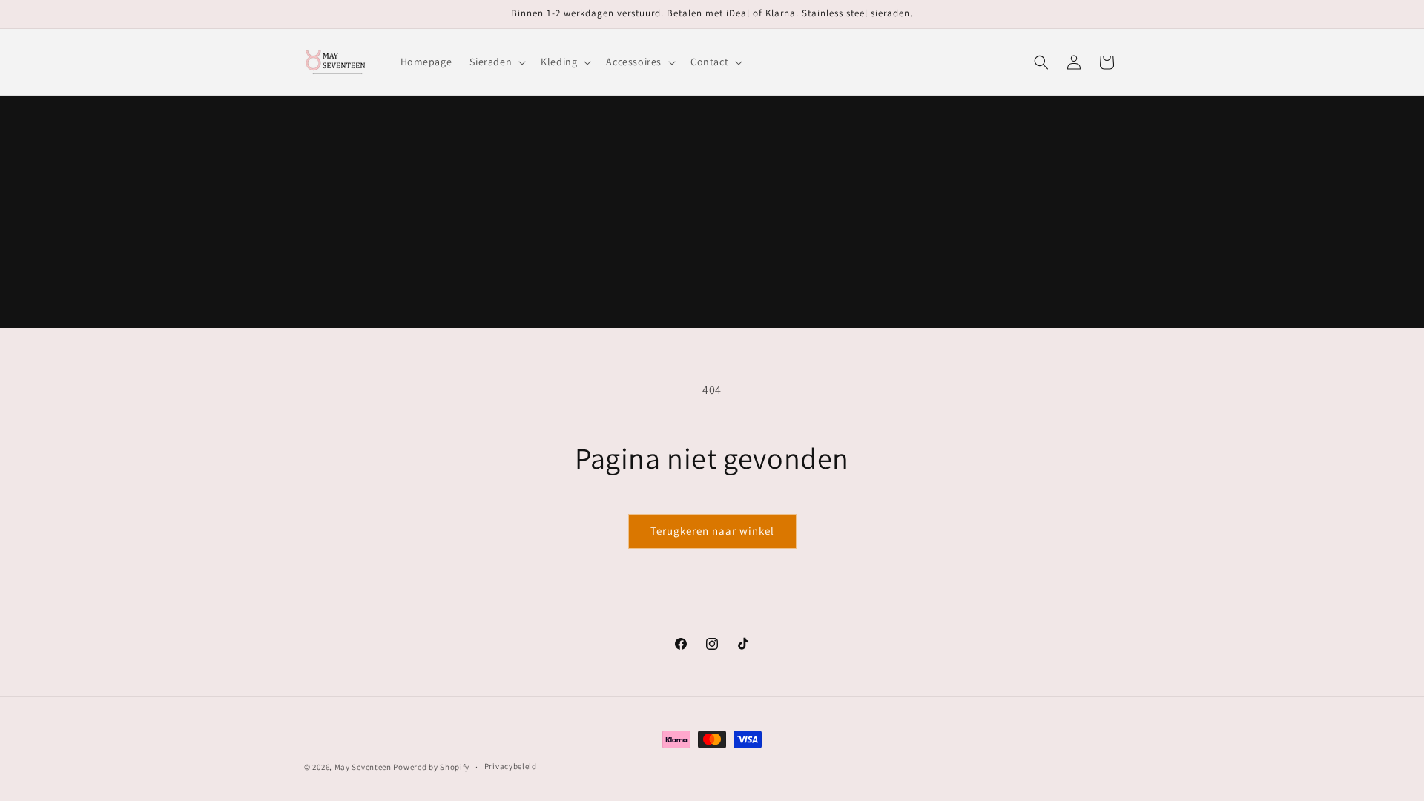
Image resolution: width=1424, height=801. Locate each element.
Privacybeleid (510, 766)
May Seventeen (363, 767)
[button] (496, 61)
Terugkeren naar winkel (712, 531)
